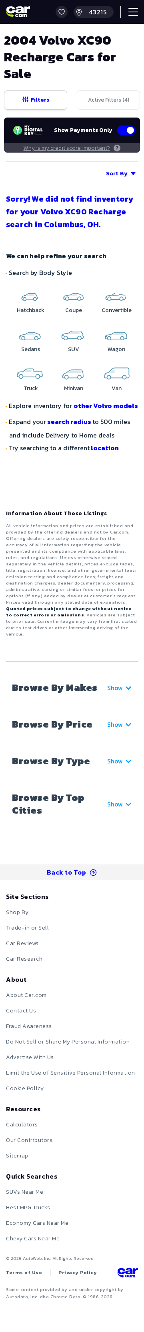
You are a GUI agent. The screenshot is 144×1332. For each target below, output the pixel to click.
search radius (69, 421)
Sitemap (17, 1156)
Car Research (24, 959)
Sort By (117, 173)
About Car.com (26, 995)
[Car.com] (18, 12)
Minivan (73, 388)
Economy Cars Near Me (37, 1223)
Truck (31, 388)
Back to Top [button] (66, 872)
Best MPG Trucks (28, 1207)
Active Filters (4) (108, 100)
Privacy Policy (77, 1272)
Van (117, 388)
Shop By (17, 912)
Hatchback (30, 310)
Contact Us (21, 1010)
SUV (73, 349)
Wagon (116, 349)
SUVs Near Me (24, 1192)
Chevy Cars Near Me (33, 1238)
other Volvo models (106, 405)
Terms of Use (24, 1272)
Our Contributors (29, 1140)
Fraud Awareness (29, 1026)
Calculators (22, 1124)
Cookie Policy (25, 1088)
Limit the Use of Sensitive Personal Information (70, 1073)
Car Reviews (22, 943)
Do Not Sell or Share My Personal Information (68, 1042)
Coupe (73, 310)
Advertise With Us (30, 1057)
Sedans (30, 349)
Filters (40, 100)
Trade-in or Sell (27, 928)
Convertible (117, 310)
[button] (62, 12)
